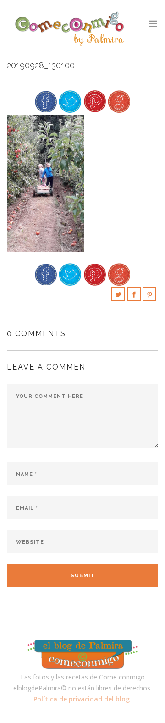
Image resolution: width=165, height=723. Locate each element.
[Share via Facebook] (46, 100)
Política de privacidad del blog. (82, 699)
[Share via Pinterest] (95, 100)
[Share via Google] (119, 100)
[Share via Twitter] (70, 100)
